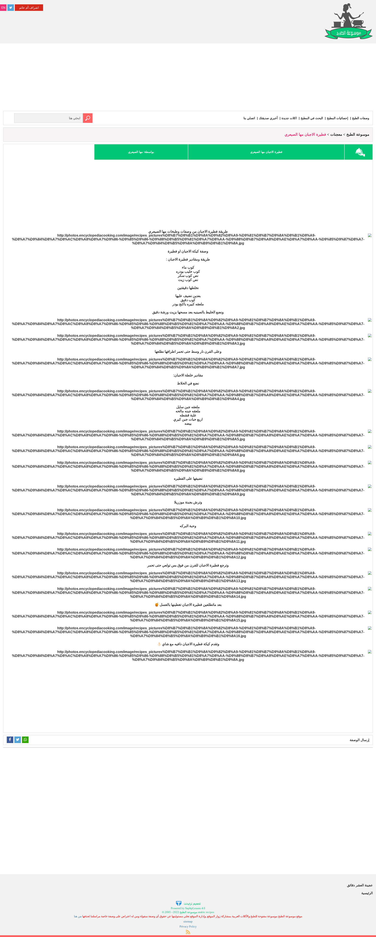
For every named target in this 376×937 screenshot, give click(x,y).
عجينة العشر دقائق (360, 885)
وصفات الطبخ (360, 118)
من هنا (78, 916)
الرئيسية (367, 893)
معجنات (336, 134)
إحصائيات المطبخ (337, 118)
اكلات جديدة (289, 118)
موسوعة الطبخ (357, 134)
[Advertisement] (188, 78)
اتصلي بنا (249, 118)
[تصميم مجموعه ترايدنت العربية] (188, 903)
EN (3, 7)
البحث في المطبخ (312, 118)
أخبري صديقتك (268, 118)
